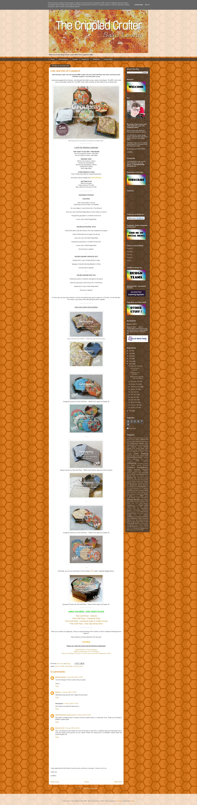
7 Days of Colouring (133, 438)
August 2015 (135, 389)
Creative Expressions (134, 471)
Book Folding (136, 448)
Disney (146, 476)
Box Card (134, 450)
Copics (133, 465)
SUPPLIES (96, 59)
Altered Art (144, 439)
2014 (130, 411)
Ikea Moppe (130, 488)
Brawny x (58, 692)
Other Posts (135, 503)
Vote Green (130, 528)
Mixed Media (68, 666)
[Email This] (76, 664)
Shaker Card (137, 515)
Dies (134, 476)
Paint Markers (143, 503)
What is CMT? (132, 324)
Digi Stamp (140, 476)
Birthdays (142, 445)
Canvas (129, 454)
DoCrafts (139, 478)
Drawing (145, 478)
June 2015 (134, 394)
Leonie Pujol (133, 492)
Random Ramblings (133, 510)
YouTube (129, 254)
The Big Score (144, 523)
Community (140, 463)
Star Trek (135, 520)
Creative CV (85, 59)
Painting (129, 505)
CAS (137, 455)
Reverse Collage (136, 511)
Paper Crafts (143, 505)
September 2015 (136, 387)
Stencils (141, 520)
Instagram (130, 251)
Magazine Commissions (137, 494)
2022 (130, 351)
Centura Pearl (144, 455)
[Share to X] (79, 664)
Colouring (131, 463)
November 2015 (135, 381)
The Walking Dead (132, 525)
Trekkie (141, 525)
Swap (138, 521)
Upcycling (140, 526)
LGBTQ (143, 492)
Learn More (138, 5)
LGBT (138, 492)
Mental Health (135, 497)
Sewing (129, 515)
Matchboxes (136, 496)
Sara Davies (144, 511)
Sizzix (134, 516)
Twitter (129, 260)
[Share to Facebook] (81, 664)
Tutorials (75, 59)
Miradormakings (60, 677)
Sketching (139, 516)
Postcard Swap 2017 (133, 508)
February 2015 (135, 405)
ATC (128, 443)
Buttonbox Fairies (138, 451)
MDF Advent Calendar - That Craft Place (136, 377)
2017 (130, 358)
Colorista (145, 461)
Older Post (118, 782)
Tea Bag (145, 521)
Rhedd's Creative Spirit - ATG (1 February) (86, 651)
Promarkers (144, 508)
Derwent (136, 474)
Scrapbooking (140, 513)
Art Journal (137, 441)
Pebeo (129, 507)
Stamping (145, 518)
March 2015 (134, 402)
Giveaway (140, 483)
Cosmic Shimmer (142, 465)
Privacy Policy (108, 59)
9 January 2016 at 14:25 (72, 728)
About (142, 438)
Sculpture (146, 513)
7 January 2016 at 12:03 (71, 703)
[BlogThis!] (78, 664)
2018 (130, 356)
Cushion (145, 471)
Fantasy (143, 479)
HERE (92, 571)
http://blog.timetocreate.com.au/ (65, 715)
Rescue (129, 511)
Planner (146, 507)
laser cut (57, 666)
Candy (146, 451)
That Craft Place (78, 666)
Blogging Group (136, 446)
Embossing (137, 479)
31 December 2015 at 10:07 (74, 677)
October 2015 (135, 384)
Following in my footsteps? (134, 373)
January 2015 (135, 407)
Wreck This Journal (132, 529)
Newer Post (54, 782)
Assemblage (144, 441)
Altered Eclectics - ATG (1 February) (86, 649)
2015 (130, 364)
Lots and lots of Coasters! (134, 369)
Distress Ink (131, 478)
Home (52, 59)
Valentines (145, 526)
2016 (130, 361)
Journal (129, 490)
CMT (137, 461)
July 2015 (134, 392)
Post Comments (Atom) (90, 788)
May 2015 (134, 397)
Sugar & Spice (131, 521)
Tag (141, 521)
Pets (141, 507)
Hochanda (142, 486)
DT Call (131, 479)
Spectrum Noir (136, 518)
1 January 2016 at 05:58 (69, 692)
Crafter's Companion (137, 467)
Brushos (140, 450)
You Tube (141, 530)
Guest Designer (143, 485)
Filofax (134, 481)
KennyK (141, 490)
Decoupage (130, 474)
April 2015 (134, 400)
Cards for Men (131, 455)
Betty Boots (135, 445)
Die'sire (129, 476)
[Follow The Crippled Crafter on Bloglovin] (136, 219)
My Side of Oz (59, 728)
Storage (146, 520)
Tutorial (146, 525)
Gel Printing (144, 481)
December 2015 (135, 366)
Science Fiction (131, 513)
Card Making (141, 453)
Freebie (138, 481)
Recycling (145, 510)
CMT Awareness (63, 59)
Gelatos (129, 483)
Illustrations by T (138, 488)
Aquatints (129, 441)
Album (137, 439)
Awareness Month (137, 443)
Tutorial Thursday (132, 526)
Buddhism (129, 451)
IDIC (147, 486)
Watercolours (144, 528)
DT (128, 480)
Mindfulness (144, 497)
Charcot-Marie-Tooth (134, 457)
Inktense (145, 488)
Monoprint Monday (139, 501)
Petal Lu (135, 507)
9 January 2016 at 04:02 (83, 715)
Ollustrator (119, 801)
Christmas (136, 459)
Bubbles (145, 450)
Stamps (129, 520)
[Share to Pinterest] (83, 664)
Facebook (130, 248)
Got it (147, 5)
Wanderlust (136, 528)
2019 (130, 353)
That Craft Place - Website (86, 616)
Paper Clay (135, 505)
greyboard (133, 485)
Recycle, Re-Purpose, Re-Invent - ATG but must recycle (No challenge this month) (86, 653)
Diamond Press (143, 474)
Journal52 (136, 490)
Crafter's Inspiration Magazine (137, 469)
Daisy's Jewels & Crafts (134, 473)
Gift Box (134, 483)
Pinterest (129, 257)
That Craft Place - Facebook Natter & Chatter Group (86, 621)
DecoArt (145, 473)
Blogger (132, 801)
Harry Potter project (132, 486)
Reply (57, 686)
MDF (62, 666)
